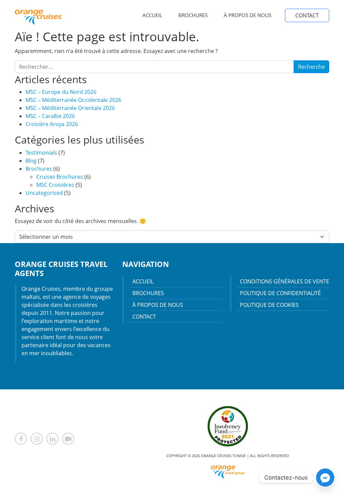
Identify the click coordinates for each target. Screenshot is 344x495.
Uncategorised (44, 193)
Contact (307, 15)
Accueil (152, 15)
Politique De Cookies (269, 305)
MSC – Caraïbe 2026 (50, 116)
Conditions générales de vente (284, 281)
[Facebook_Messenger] (325, 478)
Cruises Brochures (59, 176)
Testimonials (41, 152)
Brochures (193, 15)
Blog (31, 160)
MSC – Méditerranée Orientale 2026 (70, 108)
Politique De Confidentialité (280, 293)
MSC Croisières (55, 184)
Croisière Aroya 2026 (52, 124)
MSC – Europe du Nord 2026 (61, 92)
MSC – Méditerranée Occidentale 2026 (73, 100)
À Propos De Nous (247, 15)
